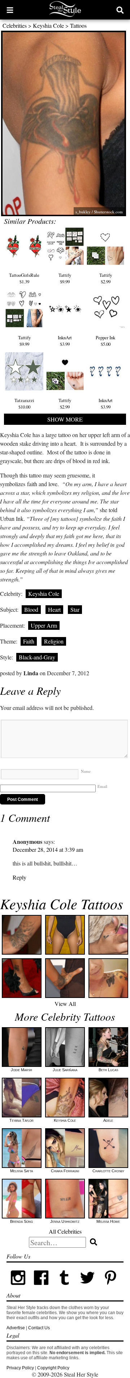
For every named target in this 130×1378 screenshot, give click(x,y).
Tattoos (78, 25)
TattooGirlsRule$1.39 (24, 278)
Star (74, 609)
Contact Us (39, 1327)
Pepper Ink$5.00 (105, 340)
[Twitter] (87, 1287)
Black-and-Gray (37, 657)
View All (65, 1003)
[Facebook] (41, 1287)
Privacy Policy (20, 1367)
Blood (31, 609)
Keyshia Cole (48, 25)
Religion (54, 641)
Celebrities (15, 25)
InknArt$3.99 (65, 340)
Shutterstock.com (108, 211)
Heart (54, 609)
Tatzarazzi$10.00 (24, 403)
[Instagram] (18, 1287)
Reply (19, 877)
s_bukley (83, 211)
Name (86, 771)
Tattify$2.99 (105, 278)
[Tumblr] (64, 1287)
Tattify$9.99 (64, 278)
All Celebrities (65, 1231)
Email (102, 786)
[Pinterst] (110, 1287)
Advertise (15, 1327)
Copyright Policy (53, 1367)
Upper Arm (44, 625)
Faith (28, 641)
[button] (10, 10)
